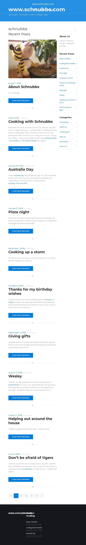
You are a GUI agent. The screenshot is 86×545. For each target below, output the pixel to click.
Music (62, 137)
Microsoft (63, 142)
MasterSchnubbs (51, 138)
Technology (64, 132)
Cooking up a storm (26, 252)
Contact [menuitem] (50, 10)
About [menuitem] (42, 10)
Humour (63, 146)
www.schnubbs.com (43, 4)
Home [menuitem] (35, 10)
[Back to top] (81, 540)
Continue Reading (21, 101)
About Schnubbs (23, 87)
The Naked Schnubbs (29, 141)
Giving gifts (19, 336)
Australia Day (20, 169)
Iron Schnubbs (14, 141)
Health (24, 118)
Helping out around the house (30, 421)
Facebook (48, 300)
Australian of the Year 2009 (17, 183)
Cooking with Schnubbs (30, 121)
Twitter (10, 302)
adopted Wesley (13, 385)
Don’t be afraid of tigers (30, 458)
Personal (30, 166)
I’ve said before (27, 469)
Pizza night (18, 212)
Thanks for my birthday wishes (30, 291)
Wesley (15, 376)
